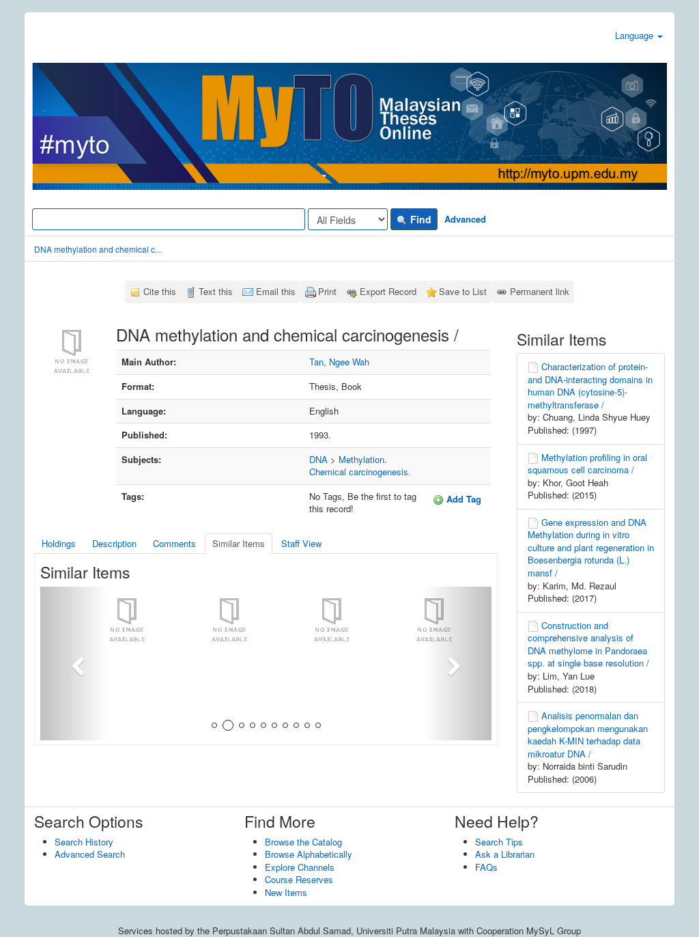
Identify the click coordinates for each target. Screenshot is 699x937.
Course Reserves (299, 879)
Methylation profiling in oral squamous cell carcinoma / (587, 464)
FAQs (486, 867)
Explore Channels (299, 867)
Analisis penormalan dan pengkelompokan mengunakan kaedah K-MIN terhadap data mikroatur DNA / (588, 734)
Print (327, 291)
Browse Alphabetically (308, 854)
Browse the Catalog (303, 841)
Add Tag (462, 498)
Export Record (388, 291)
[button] (74, 663)
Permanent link (539, 291)
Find (419, 219)
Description (114, 543)
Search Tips (499, 841)
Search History (84, 841)
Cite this (159, 291)
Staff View (301, 543)
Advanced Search (90, 854)
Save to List (463, 291)
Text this (216, 291)
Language (635, 35)
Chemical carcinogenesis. (360, 471)
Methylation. (363, 459)
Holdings (59, 543)
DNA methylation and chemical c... (97, 249)
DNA (318, 459)
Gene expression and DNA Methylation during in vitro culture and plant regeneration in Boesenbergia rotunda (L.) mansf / (591, 547)
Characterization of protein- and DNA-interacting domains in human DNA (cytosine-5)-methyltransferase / (590, 385)
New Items (286, 892)
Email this (276, 291)
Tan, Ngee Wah (339, 361)
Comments (174, 543)
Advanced (465, 218)
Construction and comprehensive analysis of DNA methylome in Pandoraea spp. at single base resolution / (588, 644)
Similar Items (238, 543)
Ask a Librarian (504, 854)
